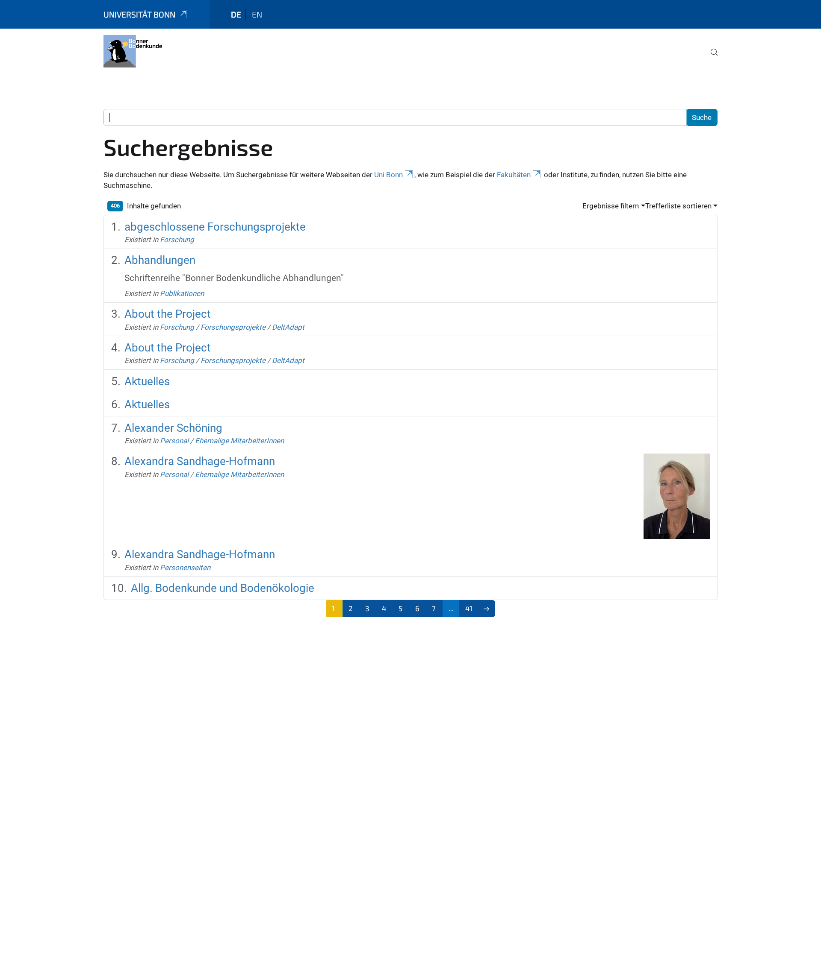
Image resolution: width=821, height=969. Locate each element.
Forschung (177, 239)
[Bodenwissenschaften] (132, 51)
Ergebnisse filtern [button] (610, 206)
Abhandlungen (159, 260)
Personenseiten (185, 567)
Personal (174, 440)
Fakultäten (514, 174)
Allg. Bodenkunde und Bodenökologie (222, 588)
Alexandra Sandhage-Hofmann (199, 461)
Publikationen (182, 293)
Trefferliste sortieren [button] (678, 206)
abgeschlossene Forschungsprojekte (215, 226)
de (236, 14)
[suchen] (711, 58)
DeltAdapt (288, 327)
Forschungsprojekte (233, 327)
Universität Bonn (139, 14)
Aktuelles (147, 381)
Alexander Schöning (173, 428)
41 (469, 608)
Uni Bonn (388, 174)
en (257, 14)
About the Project (167, 313)
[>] (487, 608)
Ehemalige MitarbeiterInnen (239, 440)
